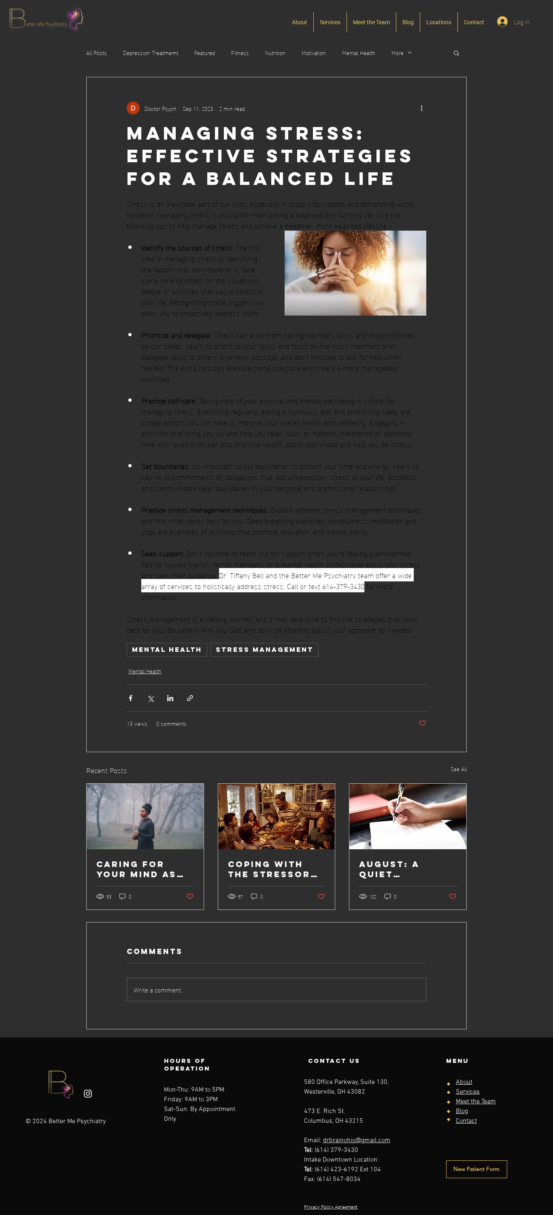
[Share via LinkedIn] (170, 698)
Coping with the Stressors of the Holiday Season (273, 869)
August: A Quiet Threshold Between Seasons (392, 869)
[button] (456, 52)
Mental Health (358, 53)
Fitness (240, 53)
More (397, 53)
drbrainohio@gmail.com (356, 1141)
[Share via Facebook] (130, 698)
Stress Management (264, 649)
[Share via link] (190, 698)
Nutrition (275, 53)
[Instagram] (88, 1093)
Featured (204, 53)
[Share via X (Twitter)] (150, 698)
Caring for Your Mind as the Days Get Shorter (136, 869)
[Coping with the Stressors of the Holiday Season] (276, 816)
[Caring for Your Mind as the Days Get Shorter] (145, 816)
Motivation (314, 53)
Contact (466, 1121)
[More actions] (421, 108)
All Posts (96, 53)
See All (459, 769)
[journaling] (407, 816)
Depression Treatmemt (150, 53)
